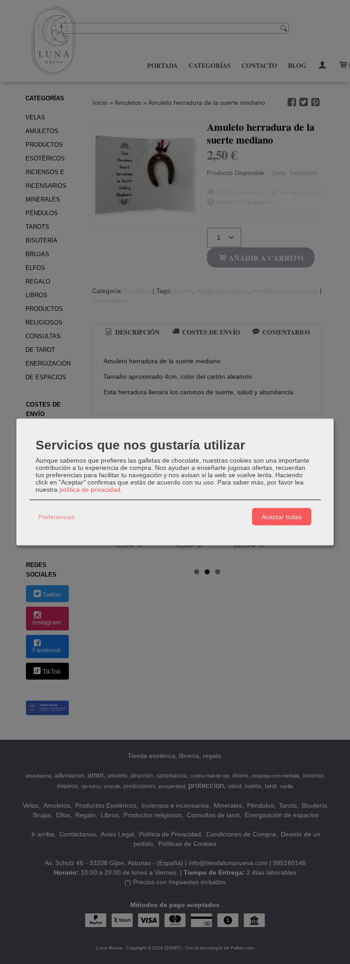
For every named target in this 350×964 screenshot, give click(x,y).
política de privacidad (89, 489)
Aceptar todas (282, 516)
